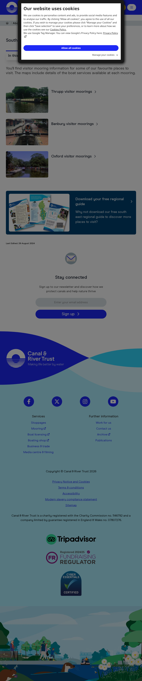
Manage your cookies (103, 54)
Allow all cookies (71, 48)
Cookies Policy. (58, 29)
